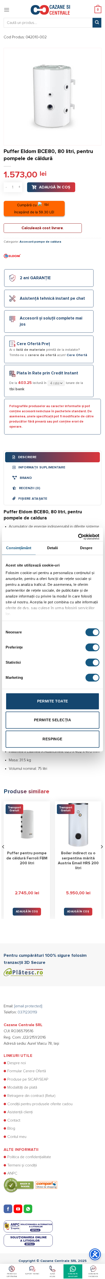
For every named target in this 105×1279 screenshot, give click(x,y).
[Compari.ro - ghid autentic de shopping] (30, 1185)
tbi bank (16, 389)
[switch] (92, 647)
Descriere (26, 457)
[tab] (52, 457)
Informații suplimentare (41, 467)
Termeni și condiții (22, 1165)
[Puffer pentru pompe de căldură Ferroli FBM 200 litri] (27, 824)
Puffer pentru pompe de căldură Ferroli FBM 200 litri (26, 858)
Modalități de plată (22, 1087)
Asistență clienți (20, 1112)
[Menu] (7, 10)
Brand (25, 478)
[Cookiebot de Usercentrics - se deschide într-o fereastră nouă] (78, 534)
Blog (11, 1128)
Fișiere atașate (32, 498)
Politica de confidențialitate (29, 1157)
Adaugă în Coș (55, 187)
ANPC (12, 1173)
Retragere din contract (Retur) (31, 1096)
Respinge (52, 739)
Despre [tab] (86, 548)
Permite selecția (52, 720)
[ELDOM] (12, 256)
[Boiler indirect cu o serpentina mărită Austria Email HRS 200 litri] (78, 824)
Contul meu (16, 1137)
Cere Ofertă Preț (33, 344)
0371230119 (27, 1012)
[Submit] (97, 23)
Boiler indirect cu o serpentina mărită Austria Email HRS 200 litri (78, 860)
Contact (13, 1120)
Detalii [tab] (52, 548)
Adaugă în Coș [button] (27, 911)
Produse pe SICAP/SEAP (27, 1079)
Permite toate (52, 701)
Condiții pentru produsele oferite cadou (40, 1104)
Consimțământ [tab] (18, 548)
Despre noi (16, 1063)
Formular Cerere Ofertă (26, 1071)
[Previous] (3, 856)
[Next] (101, 856)
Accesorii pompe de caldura (40, 241)
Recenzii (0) (29, 488)
